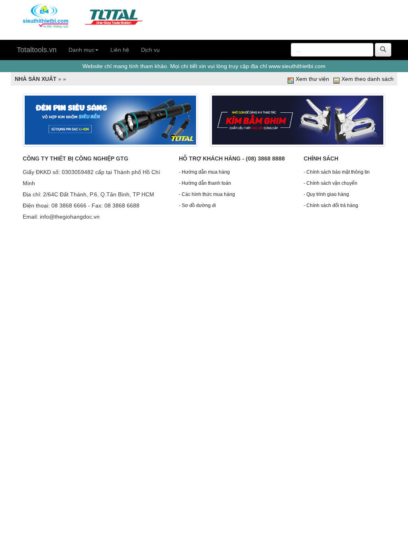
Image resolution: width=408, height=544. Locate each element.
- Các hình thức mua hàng (207, 194)
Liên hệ (119, 50)
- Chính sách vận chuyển (330, 183)
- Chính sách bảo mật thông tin (337, 172)
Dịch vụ (150, 50)
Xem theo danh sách (367, 79)
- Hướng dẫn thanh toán (205, 183)
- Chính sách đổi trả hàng (331, 205)
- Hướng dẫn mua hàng (204, 172)
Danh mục (81, 50)
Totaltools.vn (37, 50)
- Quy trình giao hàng (326, 194)
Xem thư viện (312, 79)
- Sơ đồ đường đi (197, 205)
